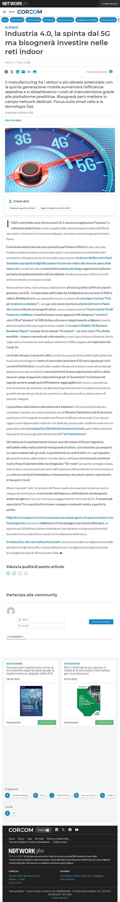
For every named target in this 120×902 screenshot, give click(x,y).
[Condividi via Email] (23, 71)
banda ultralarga (71, 268)
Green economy (56, 20)
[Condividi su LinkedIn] (17, 71)
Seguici (41, 829)
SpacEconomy (24, 20)
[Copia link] (29, 71)
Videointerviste (99, 20)
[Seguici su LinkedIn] (56, 830)
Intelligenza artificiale (78, 20)
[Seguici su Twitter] (63, 830)
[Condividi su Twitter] (11, 71)
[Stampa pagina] (34, 71)
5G (28, 62)
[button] (9, 11)
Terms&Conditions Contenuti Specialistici (29, 842)
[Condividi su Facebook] (6, 71)
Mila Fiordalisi (13, 120)
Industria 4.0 (8, 20)
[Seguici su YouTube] (77, 830)
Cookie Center (60, 842)
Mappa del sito (60, 897)
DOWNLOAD (47, 722)
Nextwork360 (16, 856)
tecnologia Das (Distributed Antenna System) (55, 428)
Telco (19, 62)
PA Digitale (40, 20)
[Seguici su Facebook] (70, 830)
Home (9, 62)
